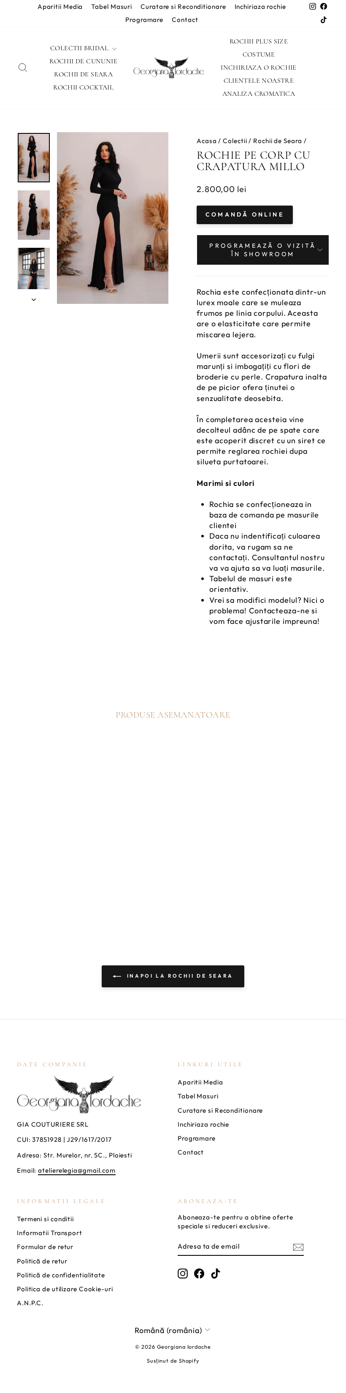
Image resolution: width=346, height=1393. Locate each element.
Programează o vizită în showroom (262, 250)
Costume (259, 54)
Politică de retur (42, 1261)
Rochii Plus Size (259, 41)
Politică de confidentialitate (61, 1275)
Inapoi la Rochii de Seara (178, 976)
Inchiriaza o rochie (259, 67)
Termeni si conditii (45, 1219)
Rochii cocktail (83, 87)
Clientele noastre (259, 80)
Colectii (235, 141)
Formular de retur (45, 1247)
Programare (144, 20)
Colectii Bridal (80, 48)
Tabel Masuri (111, 7)
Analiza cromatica (258, 93)
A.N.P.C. (30, 1303)
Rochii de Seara (83, 74)
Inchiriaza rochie (260, 7)
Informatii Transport (49, 1233)
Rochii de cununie (83, 61)
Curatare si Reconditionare (183, 7)
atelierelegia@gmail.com (77, 1170)
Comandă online (244, 214)
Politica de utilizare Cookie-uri (65, 1289)
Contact (185, 20)
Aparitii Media (60, 7)
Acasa (207, 141)
